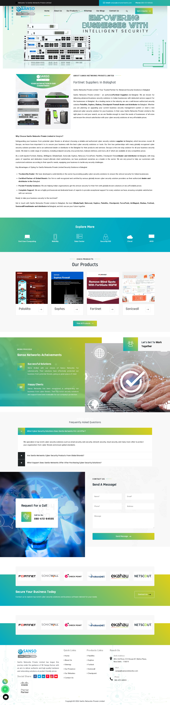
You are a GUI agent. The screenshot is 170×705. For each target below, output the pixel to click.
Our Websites (69, 673)
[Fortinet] (112, 309)
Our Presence (69, 669)
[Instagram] (51, 675)
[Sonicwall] (147, 309)
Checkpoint (92, 673)
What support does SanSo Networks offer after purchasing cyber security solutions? (64, 462)
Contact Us (114, 10)
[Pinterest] (47, 675)
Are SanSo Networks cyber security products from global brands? (55, 455)
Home (46, 10)
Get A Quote (142, 11)
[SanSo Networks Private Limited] (26, 11)
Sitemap (88, 10)
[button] (13, 34)
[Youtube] (55, 675)
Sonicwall (132, 309)
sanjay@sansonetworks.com (121, 3)
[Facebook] (34, 675)
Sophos (59, 309)
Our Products (72, 10)
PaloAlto (25, 309)
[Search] (127, 11)
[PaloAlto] (41, 309)
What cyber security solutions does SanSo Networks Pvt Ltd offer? (56, 431)
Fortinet (95, 309)
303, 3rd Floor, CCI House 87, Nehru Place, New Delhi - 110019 (130, 660)
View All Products (83, 323)
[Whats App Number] (5, 689)
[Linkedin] (43, 675)
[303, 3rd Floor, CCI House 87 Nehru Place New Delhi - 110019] (112, 659)
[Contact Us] (5, 681)
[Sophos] (76, 309)
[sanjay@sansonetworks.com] (112, 669)
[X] (39, 675)
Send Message (122, 536)
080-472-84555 (147, 3)
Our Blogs (100, 10)
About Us (58, 10)
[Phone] (112, 679)
